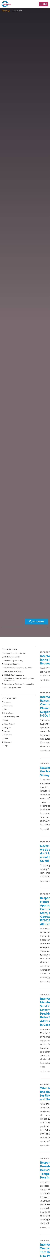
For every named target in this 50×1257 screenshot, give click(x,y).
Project (7, 731)
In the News (8, 713)
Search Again (38, 621)
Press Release (9, 724)
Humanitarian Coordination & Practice (18, 668)
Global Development (12, 664)
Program (7, 727)
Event (6, 709)
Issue (6, 720)
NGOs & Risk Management (14, 675)
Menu (45, 4)
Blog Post (7, 702)
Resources (8, 735)
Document (8, 706)
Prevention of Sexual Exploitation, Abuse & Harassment (19, 679)
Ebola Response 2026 (12, 657)
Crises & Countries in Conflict (15, 653)
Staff (6, 738)
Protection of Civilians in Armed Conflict (19, 684)
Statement (8, 742)
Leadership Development (13, 671)
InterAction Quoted (11, 716)
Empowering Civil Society (13, 660)
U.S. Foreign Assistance (13, 688)
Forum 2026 (17, 10)
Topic (6, 745)
